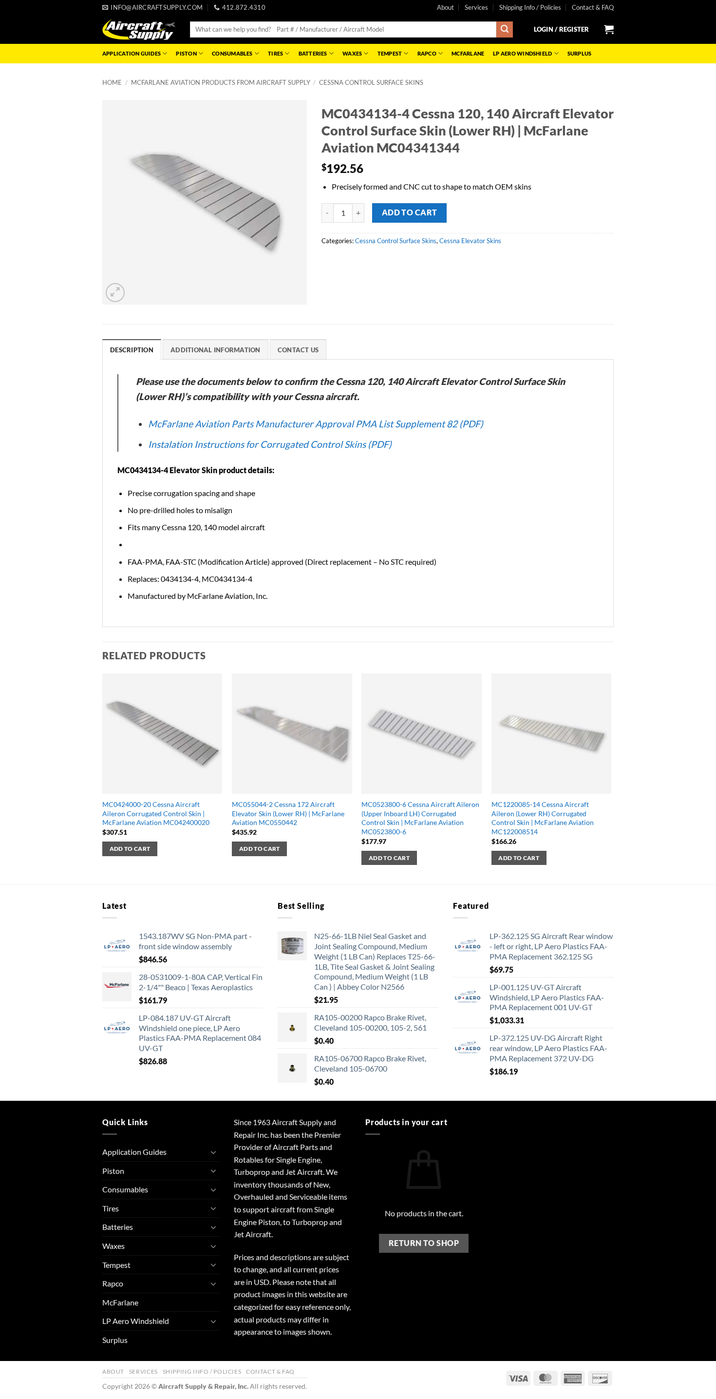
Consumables (232, 53)
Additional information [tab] (215, 350)
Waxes (352, 53)
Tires (275, 53)
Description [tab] (131, 350)
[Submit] (504, 29)
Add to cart (409, 212)
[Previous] (102, 777)
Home (112, 82)
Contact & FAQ (593, 7)
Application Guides (131, 53)
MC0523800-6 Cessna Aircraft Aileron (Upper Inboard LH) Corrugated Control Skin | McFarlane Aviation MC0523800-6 (420, 818)
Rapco (426, 53)
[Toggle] (213, 1152)
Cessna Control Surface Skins (371, 82)
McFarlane (468, 53)
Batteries (313, 53)
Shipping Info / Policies (530, 7)
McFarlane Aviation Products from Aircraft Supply (220, 82)
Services (476, 7)
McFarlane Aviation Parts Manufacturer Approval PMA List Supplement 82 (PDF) (315, 423)
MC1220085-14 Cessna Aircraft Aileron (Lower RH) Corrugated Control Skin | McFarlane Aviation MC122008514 (542, 818)
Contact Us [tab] (298, 350)
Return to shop (424, 1243)
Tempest (389, 53)
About (445, 7)
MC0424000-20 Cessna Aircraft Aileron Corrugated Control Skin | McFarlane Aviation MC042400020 (155, 813)
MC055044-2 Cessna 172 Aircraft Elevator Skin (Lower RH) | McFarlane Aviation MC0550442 (288, 813)
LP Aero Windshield (522, 53)
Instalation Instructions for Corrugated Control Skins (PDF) (270, 444)
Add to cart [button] (130, 848)
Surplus (579, 53)
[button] (561, 29)
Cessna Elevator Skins (470, 241)
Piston (186, 53)
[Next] (610, 777)
